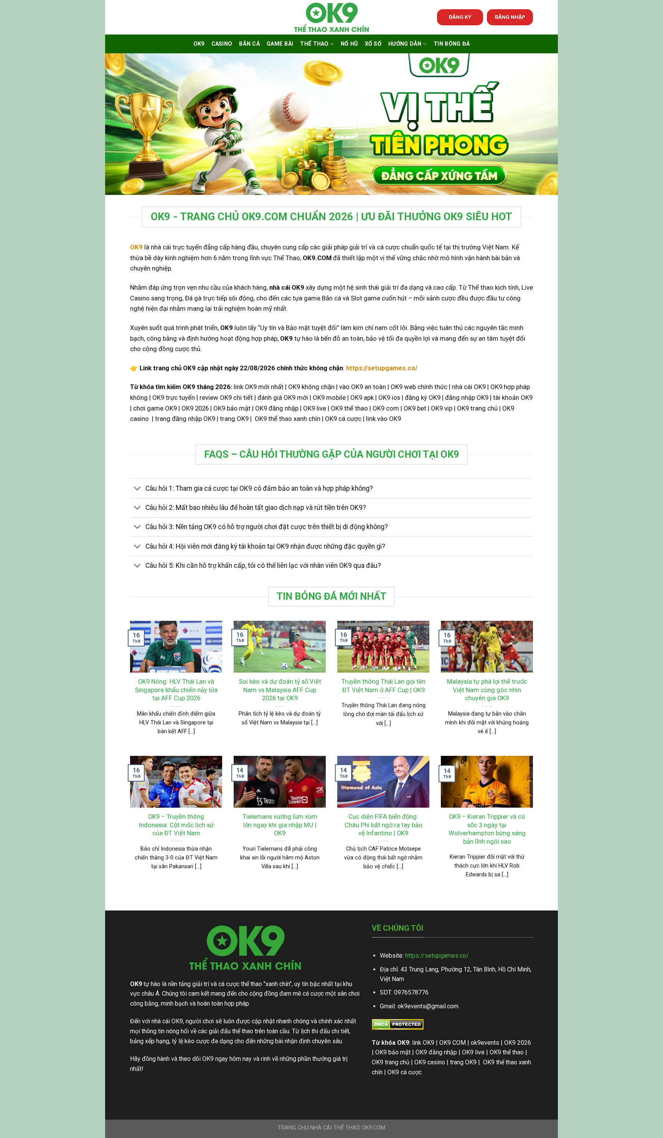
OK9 (199, 44)
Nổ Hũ (349, 44)
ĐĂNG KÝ (460, 17)
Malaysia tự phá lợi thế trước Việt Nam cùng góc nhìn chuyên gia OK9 (487, 690)
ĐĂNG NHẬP (510, 17)
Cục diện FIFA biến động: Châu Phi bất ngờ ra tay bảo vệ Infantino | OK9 (383, 825)
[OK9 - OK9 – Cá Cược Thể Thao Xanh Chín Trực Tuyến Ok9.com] (331, 17)
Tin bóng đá (452, 44)
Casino (222, 44)
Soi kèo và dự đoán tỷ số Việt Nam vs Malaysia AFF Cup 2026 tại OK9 (280, 690)
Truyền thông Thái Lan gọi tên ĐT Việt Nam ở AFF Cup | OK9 (383, 686)
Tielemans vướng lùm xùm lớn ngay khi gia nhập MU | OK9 (279, 825)
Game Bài (280, 44)
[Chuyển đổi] (137, 489)
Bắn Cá (249, 44)
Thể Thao (314, 44)
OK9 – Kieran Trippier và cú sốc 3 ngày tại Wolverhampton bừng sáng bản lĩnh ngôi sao (487, 829)
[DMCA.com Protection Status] (398, 1023)
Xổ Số (373, 44)
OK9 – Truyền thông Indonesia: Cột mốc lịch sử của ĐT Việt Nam (176, 825)
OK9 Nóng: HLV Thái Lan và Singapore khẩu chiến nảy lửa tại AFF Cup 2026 (176, 690)
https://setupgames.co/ (437, 955)
